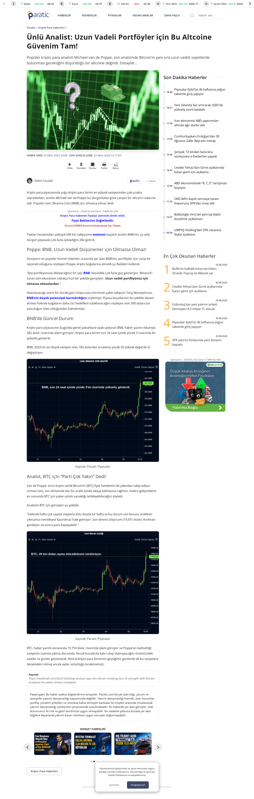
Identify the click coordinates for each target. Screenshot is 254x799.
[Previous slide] (4, 4)
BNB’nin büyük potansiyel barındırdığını (57, 298)
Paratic (31, 27)
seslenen (99, 234)
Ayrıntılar (114, 785)
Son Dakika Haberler (185, 77)
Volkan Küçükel (43, 180)
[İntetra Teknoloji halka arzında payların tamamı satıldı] (92, 744)
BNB (86, 273)
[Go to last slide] (27, 747)
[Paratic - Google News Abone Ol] (143, 182)
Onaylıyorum (138, 784)
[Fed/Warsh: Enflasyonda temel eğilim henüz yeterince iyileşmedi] (52, 744)
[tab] (91, 761)
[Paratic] (38, 15)
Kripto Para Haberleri (51, 27)
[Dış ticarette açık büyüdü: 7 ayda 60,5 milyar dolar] (133, 744)
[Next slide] (250, 4)
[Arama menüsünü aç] (192, 15)
